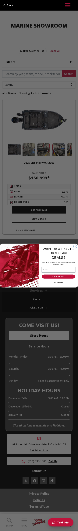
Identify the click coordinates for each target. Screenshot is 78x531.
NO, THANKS (58, 282)
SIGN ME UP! (58, 276)
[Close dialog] (75, 246)
